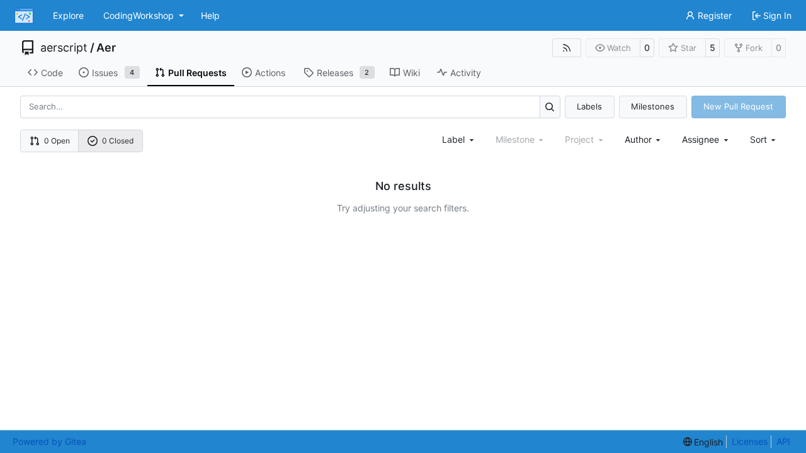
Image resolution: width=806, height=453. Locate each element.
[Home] (24, 15)
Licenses (750, 441)
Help (210, 15)
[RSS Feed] (566, 47)
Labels (589, 106)
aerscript (64, 48)
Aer (106, 48)
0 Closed (117, 140)
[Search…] (550, 107)
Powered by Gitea (49, 441)
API (783, 441)
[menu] (764, 139)
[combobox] (459, 139)
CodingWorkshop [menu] (138, 15)
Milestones (652, 106)
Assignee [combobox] (700, 139)
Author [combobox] (638, 139)
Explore (68, 15)
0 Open (57, 140)
